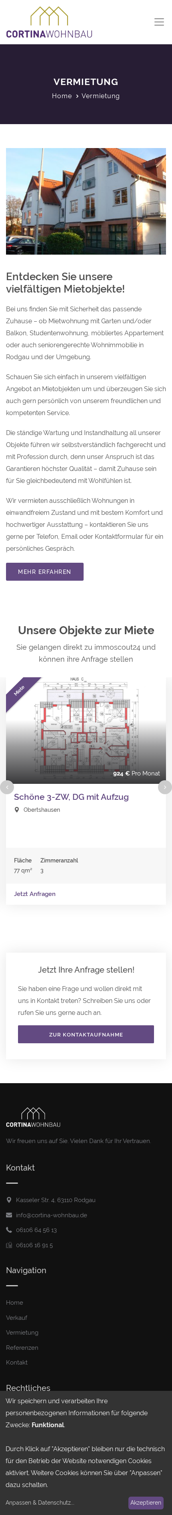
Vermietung (22, 1332)
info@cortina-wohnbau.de (51, 1215)
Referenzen (22, 1347)
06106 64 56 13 (36, 1230)
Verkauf (16, 1317)
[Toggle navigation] (159, 22)
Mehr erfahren (45, 572)
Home (62, 96)
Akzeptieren (145, 1502)
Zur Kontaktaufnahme (86, 1035)
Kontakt (17, 1362)
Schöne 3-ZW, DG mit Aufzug (71, 797)
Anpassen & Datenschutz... (40, 1502)
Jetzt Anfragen (35, 894)
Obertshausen (42, 810)
